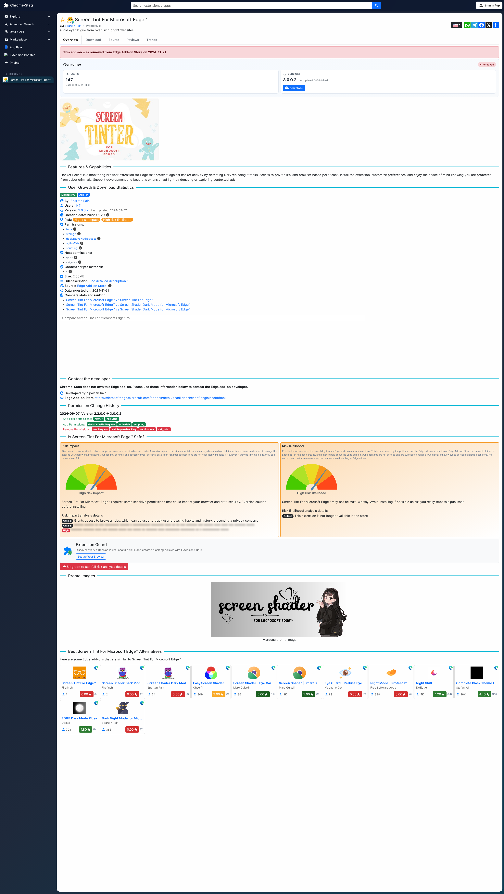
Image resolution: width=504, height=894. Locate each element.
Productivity (94, 25)
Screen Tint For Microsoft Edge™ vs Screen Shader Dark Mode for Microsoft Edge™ (128, 305)
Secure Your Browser (91, 556)
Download (93, 40)
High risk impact (86, 220)
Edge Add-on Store (91, 286)
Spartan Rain (73, 25)
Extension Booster (22, 55)
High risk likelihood (117, 220)
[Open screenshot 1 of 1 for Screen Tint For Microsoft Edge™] (109, 129)
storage (71, 234)
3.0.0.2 (83, 210)
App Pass (16, 47)
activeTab (72, 243)
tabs (69, 229)
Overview (70, 40)
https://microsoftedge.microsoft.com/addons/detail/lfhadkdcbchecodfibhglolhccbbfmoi (160, 398)
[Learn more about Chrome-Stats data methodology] (110, 286)
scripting (71, 248)
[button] (489, 5)
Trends (151, 40)
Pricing (14, 62)
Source (113, 40)
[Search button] (376, 5)
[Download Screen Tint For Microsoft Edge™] (388, 81)
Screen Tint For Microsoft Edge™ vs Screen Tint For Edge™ (109, 300)
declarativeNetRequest (81, 238)
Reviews (133, 40)
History (15, 73)
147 (78, 205)
